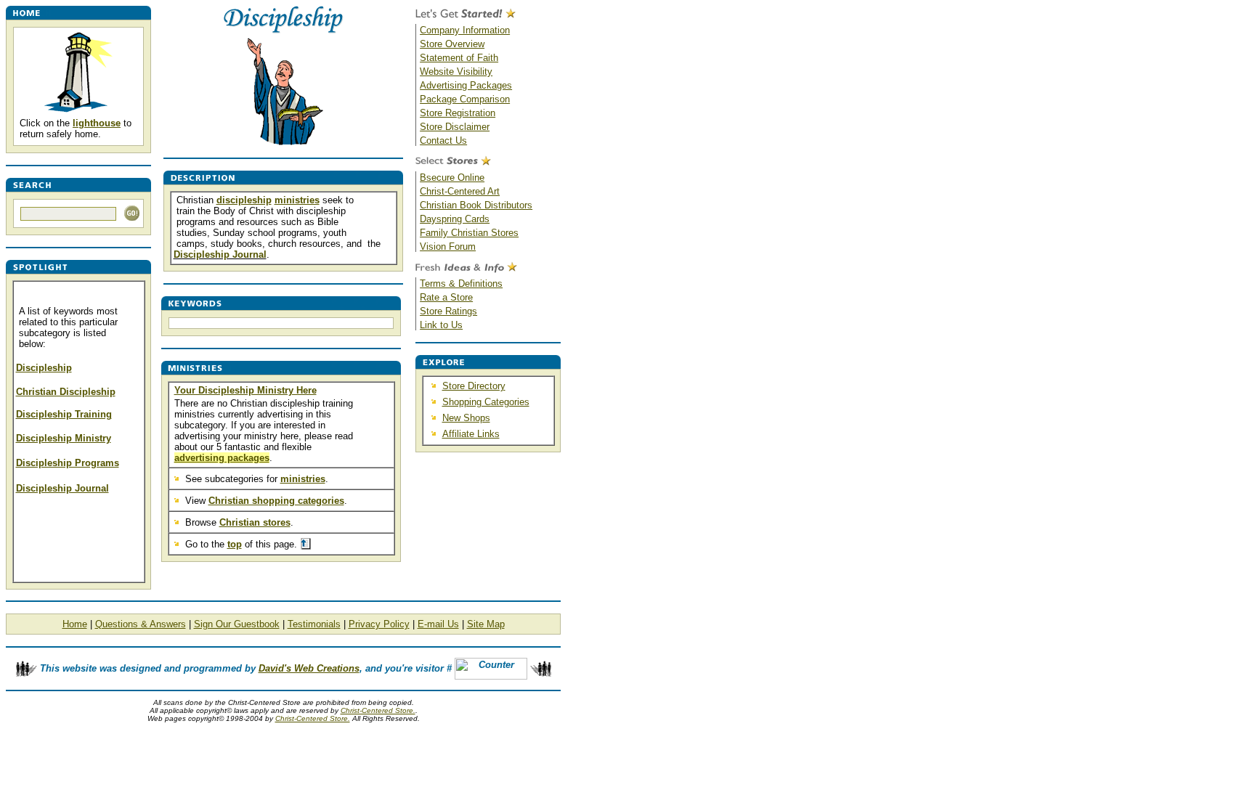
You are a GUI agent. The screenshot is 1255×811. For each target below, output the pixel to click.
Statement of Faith (459, 57)
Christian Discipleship (65, 391)
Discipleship (44, 367)
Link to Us (441, 324)
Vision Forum (448, 246)
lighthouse (97, 123)
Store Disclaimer (455, 126)
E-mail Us (438, 624)
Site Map (486, 624)
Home (74, 624)
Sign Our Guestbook (237, 624)
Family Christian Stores (469, 232)
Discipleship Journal (62, 488)
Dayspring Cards (455, 218)
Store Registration (457, 112)
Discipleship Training (64, 414)
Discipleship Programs (67, 462)
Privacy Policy (379, 624)
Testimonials (314, 624)
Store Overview (452, 43)
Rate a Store (446, 297)
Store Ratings (448, 311)
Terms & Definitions (461, 283)
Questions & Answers (140, 624)
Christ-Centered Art (460, 191)
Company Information (465, 30)
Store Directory (473, 385)
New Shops (466, 417)
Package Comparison (465, 99)
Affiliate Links (471, 433)
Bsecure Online (452, 177)
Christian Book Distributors (476, 205)
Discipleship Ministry (63, 438)
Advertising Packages (466, 85)
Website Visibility (456, 71)
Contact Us (443, 140)
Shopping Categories (485, 401)
